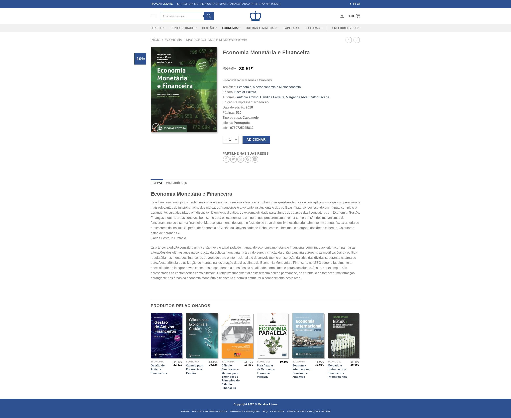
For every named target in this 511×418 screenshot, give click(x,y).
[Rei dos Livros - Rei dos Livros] (255, 16)
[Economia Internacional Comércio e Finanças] (308, 335)
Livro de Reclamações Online (309, 411)
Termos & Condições (245, 411)
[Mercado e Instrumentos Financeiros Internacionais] (343, 335)
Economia (230, 28)
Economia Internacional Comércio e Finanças (301, 371)
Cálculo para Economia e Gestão (194, 369)
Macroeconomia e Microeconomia (216, 40)
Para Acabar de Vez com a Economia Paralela (266, 371)
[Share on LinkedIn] (255, 159)
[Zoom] (156, 127)
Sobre (185, 411)
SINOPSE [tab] (157, 183)
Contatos (277, 411)
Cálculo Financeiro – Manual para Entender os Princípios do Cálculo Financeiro (231, 376)
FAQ (265, 411)
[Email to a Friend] (240, 159)
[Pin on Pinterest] (248, 159)
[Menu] (153, 16)
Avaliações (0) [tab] (176, 183)
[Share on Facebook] (226, 159)
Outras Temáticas (261, 28)
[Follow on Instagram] (354, 4)
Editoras (312, 28)
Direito (156, 28)
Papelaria (291, 28)
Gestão (208, 28)
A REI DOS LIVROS (345, 28)
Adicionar (256, 139)
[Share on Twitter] (233, 159)
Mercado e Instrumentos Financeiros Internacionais (337, 371)
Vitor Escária (320, 97)
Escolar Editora (245, 92)
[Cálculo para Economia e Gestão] (202, 335)
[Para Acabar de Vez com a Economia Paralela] (272, 335)
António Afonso (247, 97)
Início (155, 40)
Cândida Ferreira (272, 97)
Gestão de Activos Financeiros (159, 369)
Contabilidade (182, 28)
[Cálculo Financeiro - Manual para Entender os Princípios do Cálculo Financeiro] (237, 335)
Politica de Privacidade (209, 411)
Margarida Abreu (297, 97)
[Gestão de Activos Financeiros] (166, 335)
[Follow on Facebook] (351, 4)
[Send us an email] (358, 4)
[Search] (209, 16)
